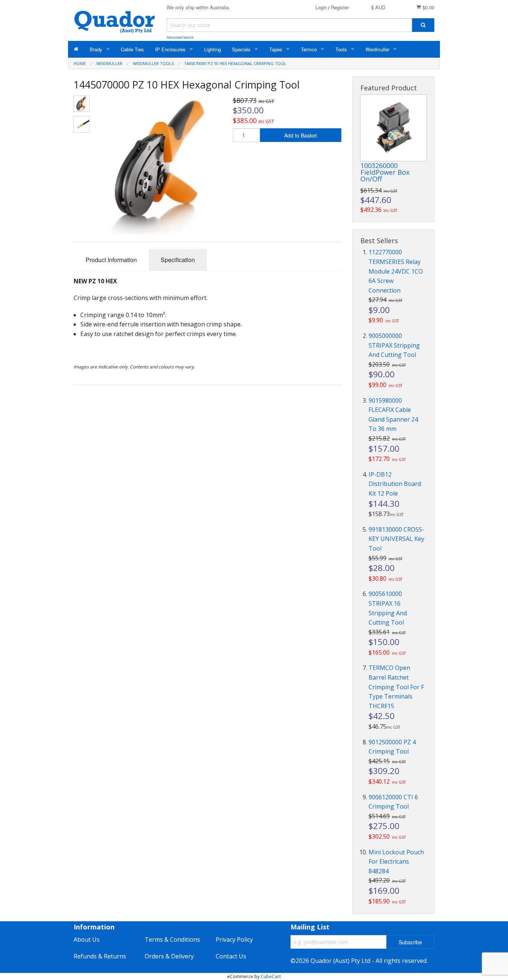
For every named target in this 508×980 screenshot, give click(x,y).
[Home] (76, 49)
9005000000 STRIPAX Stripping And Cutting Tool (394, 345)
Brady (96, 49)
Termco (309, 49)
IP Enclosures (170, 49)
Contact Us (231, 956)
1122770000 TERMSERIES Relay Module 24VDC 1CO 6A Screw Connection (396, 271)
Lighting (212, 49)
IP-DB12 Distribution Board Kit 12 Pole (395, 483)
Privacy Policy (234, 939)
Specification (178, 259)
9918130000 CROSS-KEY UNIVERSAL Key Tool (396, 538)
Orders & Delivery (169, 956)
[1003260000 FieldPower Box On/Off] (393, 128)
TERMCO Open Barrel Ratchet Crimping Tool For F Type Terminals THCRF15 (396, 687)
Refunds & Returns (100, 956)
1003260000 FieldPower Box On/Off (384, 172)
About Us (87, 939)
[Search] (423, 25)
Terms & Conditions (172, 939)
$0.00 (427, 7)
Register (340, 7)
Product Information (111, 259)
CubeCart (271, 976)
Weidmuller (377, 49)
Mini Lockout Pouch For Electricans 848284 (396, 861)
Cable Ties (132, 49)
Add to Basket (300, 135)
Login (321, 7)
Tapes (275, 49)
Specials (241, 49)
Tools (341, 49)
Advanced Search (180, 37)
